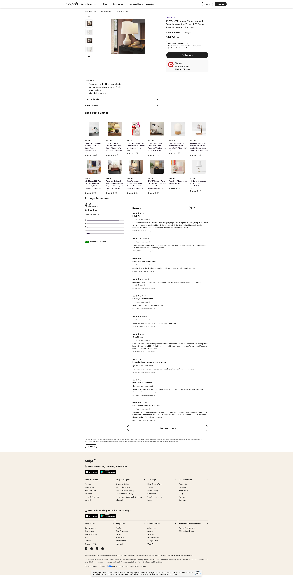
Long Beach (152, 541)
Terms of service (91, 566)
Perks (87, 537)
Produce (88, 494)
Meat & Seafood (92, 497)
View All (88, 500)
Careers (182, 487)
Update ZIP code (182, 69)
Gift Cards (152, 494)
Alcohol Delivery (123, 487)
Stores (150, 487)
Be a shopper (90, 528)
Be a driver (89, 531)
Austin (118, 528)
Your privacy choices (120, 566)
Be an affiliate (91, 534)
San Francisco (122, 531)
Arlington (151, 528)
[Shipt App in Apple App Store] (91, 472)
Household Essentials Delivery (129, 497)
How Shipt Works (154, 484)
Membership (152, 490)
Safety (88, 541)
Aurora (150, 531)
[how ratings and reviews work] (99, 214)
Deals (149, 500)
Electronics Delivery (124, 494)
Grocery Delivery (123, 484)
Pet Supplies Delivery (125, 490)
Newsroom (183, 490)
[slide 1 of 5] (89, 23)
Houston (120, 537)
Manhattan (121, 541)
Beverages (89, 487)
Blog (181, 494)
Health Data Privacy (138, 566)
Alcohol (88, 484)
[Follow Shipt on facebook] (86, 548)
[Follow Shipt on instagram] (91, 548)
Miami (118, 534)
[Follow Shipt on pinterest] (97, 548)
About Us (183, 484)
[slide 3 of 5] (89, 40)
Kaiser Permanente (187, 528)
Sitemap (182, 500)
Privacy (103, 566)
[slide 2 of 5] (89, 32)
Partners (182, 497)
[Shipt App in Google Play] (108, 472)
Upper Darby (153, 537)
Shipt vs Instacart (155, 497)
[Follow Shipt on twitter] (102, 548)
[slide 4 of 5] (89, 49)
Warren (150, 534)
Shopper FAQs (91, 544)
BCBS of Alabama (186, 531)
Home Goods (90, 490)
